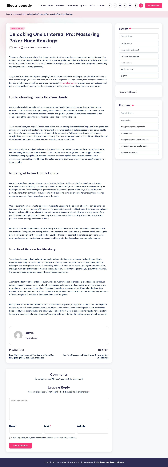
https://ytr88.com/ (128, 92)
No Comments (45, 47)
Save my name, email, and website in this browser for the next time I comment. (45, 438)
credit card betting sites (130, 56)
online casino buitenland (130, 50)
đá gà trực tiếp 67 (127, 69)
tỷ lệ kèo (124, 76)
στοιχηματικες (126, 133)
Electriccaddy (19, 5)
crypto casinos (126, 43)
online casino (125, 120)
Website (81, 426)
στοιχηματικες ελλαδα (129, 152)
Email (47, 426)
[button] (153, 5)
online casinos (126, 63)
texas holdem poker (68, 83)
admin (29, 332)
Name (12, 426)
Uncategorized (17, 28)
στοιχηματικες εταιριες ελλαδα (133, 127)
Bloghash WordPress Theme (110, 462)
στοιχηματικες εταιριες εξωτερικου (134, 140)
